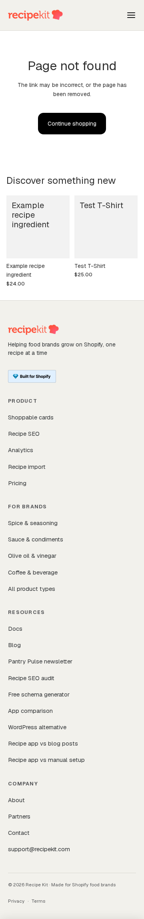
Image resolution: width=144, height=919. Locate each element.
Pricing (17, 483)
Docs (15, 628)
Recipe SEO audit (31, 678)
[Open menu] (131, 15)
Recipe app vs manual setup (46, 760)
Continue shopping (72, 123)
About (16, 800)
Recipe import (27, 466)
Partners (19, 816)
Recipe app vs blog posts (43, 743)
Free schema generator (39, 694)
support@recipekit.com (39, 849)
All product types (31, 588)
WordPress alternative (37, 727)
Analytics (20, 450)
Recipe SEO (24, 433)
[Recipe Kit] (35, 15)
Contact (19, 832)
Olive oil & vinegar (32, 555)
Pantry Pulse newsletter (40, 661)
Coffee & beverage (33, 572)
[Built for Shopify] (32, 376)
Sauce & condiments (35, 539)
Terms (38, 901)
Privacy (16, 901)
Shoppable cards (31, 417)
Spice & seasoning (33, 523)
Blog (14, 645)
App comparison (30, 710)
